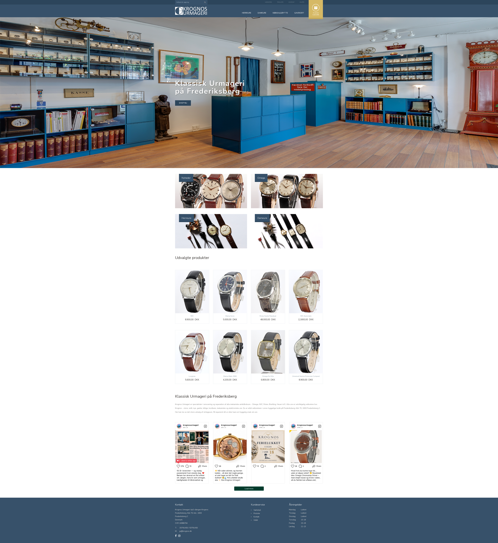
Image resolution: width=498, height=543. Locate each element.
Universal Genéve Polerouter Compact (306, 376)
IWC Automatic (306, 316)
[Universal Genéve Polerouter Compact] (306, 352)
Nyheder (186, 177)
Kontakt (291, 2)
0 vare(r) (316, 13)
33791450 (183, 528)
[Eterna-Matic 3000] (230, 352)
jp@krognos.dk (185, 531)
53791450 (193, 528)
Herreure (186, 218)
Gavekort (299, 13)
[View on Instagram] (205, 426)
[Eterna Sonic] (230, 291)
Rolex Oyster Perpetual (268, 316)
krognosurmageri (191, 425)
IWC (192, 316)
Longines (192, 376)
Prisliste (280, 2)
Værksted (268, 2)
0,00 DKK (316, 15)
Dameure (262, 218)
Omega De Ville (268, 376)
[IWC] (192, 291)
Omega (261, 177)
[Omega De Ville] (268, 352)
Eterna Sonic (230, 316)
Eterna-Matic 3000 (230, 376)
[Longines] (192, 352)
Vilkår (302, 2)
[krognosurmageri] (179, 426)
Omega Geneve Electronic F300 (28, 534)
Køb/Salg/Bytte (280, 13)
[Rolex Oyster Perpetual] (268, 291)
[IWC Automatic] (306, 291)
